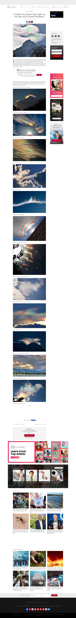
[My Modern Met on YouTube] (41, 609)
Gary (19, 329)
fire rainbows (35, 64)
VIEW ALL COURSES (57, 95)
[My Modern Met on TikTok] (43, 609)
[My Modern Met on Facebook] (27, 609)
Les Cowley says (32, 81)
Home (27, 11)
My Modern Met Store (18, 468)
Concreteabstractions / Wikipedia (24, 301)
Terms (39, 615)
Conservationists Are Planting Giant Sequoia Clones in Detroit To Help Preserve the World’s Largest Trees (21, 589)
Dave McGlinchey (21, 137)
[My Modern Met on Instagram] (35, 609)
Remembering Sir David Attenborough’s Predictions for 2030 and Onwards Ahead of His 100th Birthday (55, 532)
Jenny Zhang (26, 19)
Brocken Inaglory (21, 276)
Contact (40, 614)
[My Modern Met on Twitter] (32, 609)
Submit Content (37, 614)
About (27, 614)
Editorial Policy (30, 614)
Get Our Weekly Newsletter (41, 424)
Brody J (19, 189)
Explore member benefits (29, 437)
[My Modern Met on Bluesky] (49, 609)
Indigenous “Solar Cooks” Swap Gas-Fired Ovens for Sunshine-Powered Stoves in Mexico (55, 589)
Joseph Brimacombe (22, 378)
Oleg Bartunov (23, 87)
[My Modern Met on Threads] (46, 609)
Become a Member (29, 435)
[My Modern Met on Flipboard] (38, 609)
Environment (30, 11)
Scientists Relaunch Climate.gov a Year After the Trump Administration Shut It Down (37, 511)
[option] (39, 455)
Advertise (43, 614)
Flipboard (52, 40)
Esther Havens (21, 112)
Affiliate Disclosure (47, 614)
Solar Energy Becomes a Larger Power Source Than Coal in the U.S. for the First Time (54, 511)
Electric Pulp (61, 614)
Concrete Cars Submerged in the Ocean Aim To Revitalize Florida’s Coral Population (37, 589)
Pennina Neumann (21, 403)
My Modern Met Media (56, 43)
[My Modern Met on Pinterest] (30, 609)
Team (33, 614)
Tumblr (59, 39)
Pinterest (57, 39)
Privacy (37, 615)
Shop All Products (56, 118)
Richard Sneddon (21, 214)
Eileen (19, 162)
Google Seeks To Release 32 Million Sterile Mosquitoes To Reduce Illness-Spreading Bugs (20, 532)
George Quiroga (21, 353)
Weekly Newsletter (57, 38)
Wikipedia (27, 276)
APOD (28, 87)
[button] (47, 6)
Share (33, 420)
